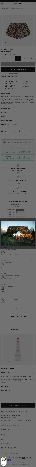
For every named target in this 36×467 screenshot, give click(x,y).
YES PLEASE (18, 241)
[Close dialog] (33, 223)
